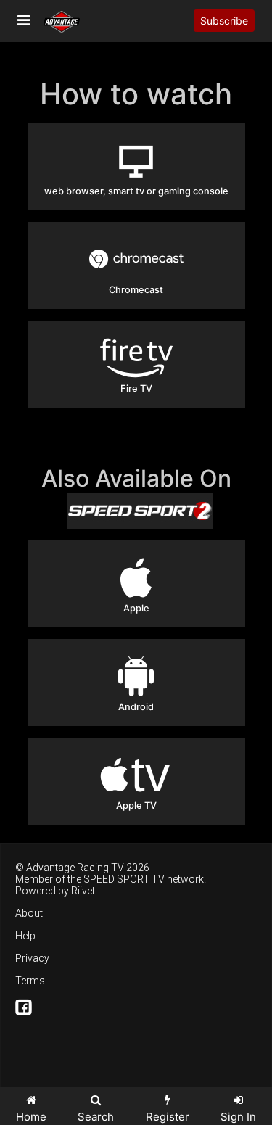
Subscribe (224, 21)
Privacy (32, 958)
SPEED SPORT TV (124, 879)
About (29, 913)
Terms (30, 980)
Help (25, 935)
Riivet (83, 891)
